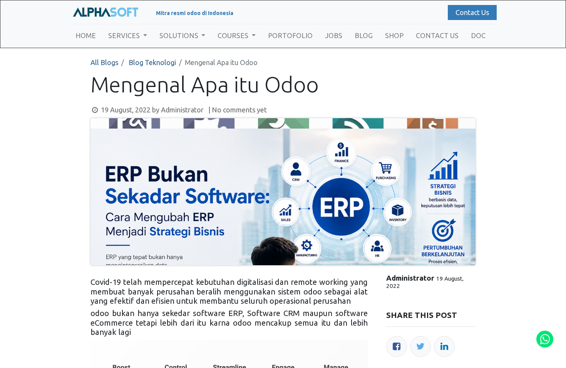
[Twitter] (420, 346)
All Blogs (104, 62)
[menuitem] (85, 35)
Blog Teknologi (152, 62)
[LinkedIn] (444, 346)
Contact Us (472, 12)
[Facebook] (396, 346)
